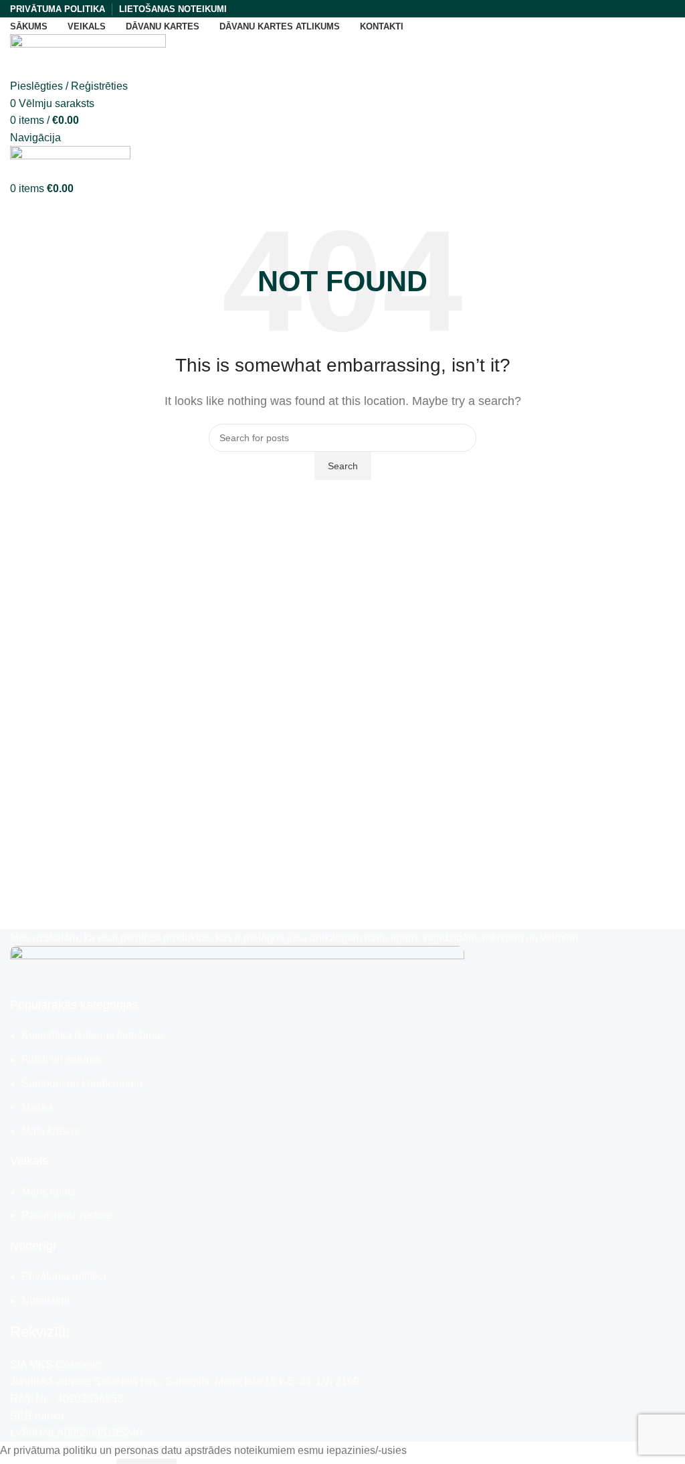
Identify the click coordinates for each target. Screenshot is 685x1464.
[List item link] (342, 1083)
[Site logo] (88, 55)
